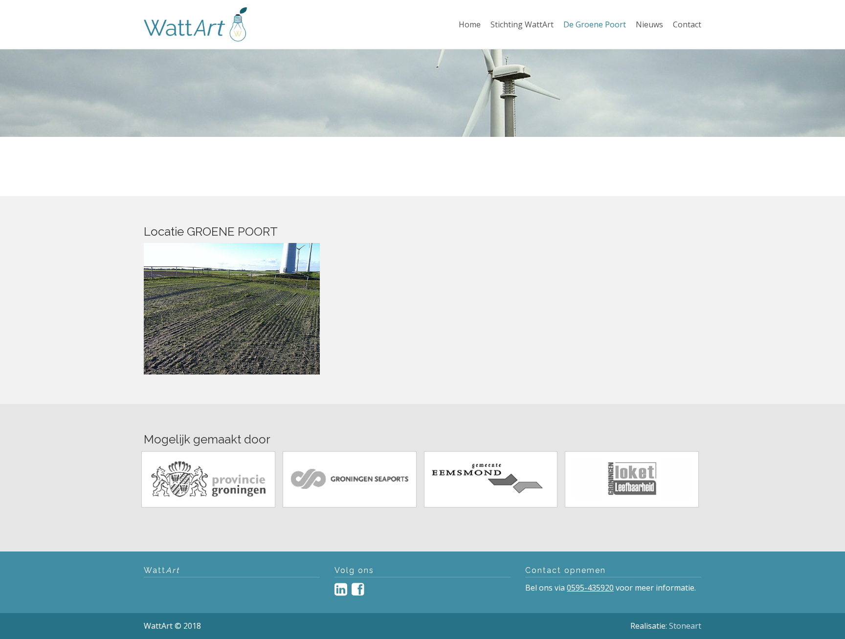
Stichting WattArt (522, 24)
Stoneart (685, 625)
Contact (687, 24)
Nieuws (649, 24)
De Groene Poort (594, 24)
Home (470, 24)
